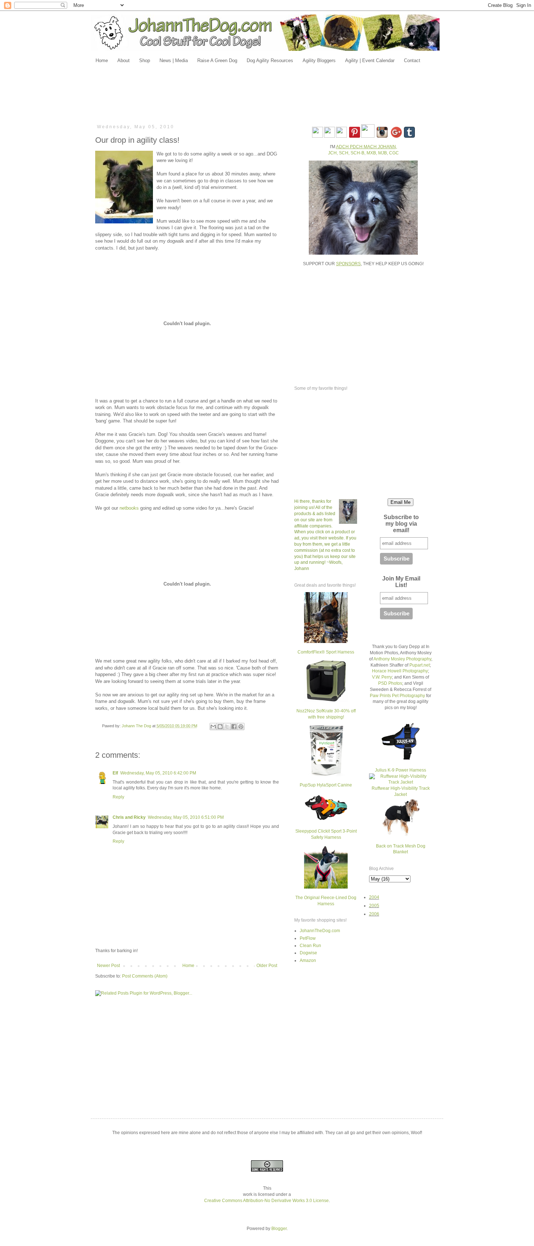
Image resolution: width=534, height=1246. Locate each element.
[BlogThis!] (220, 726)
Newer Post (108, 965)
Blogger (279, 1228)
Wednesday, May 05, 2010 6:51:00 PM (186, 817)
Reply (118, 797)
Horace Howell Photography (400, 670)
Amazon (308, 960)
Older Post (266, 965)
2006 (374, 914)
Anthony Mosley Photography (402, 659)
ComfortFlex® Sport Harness (326, 652)
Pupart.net (419, 665)
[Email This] (213, 726)
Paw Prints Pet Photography (397, 695)
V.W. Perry (382, 677)
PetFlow (308, 938)
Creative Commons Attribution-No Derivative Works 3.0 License (266, 1200)
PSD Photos (390, 683)
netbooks (129, 508)
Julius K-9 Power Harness (400, 770)
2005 (374, 905)
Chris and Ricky (129, 817)
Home (188, 965)
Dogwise (308, 952)
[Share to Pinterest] (240, 726)
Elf (115, 773)
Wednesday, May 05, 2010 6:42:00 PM (158, 773)
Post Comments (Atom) (144, 976)
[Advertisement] (267, 93)
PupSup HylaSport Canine (326, 785)
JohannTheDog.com (320, 930)
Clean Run (310, 945)
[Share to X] (227, 726)
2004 (374, 897)
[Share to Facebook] (234, 726)
